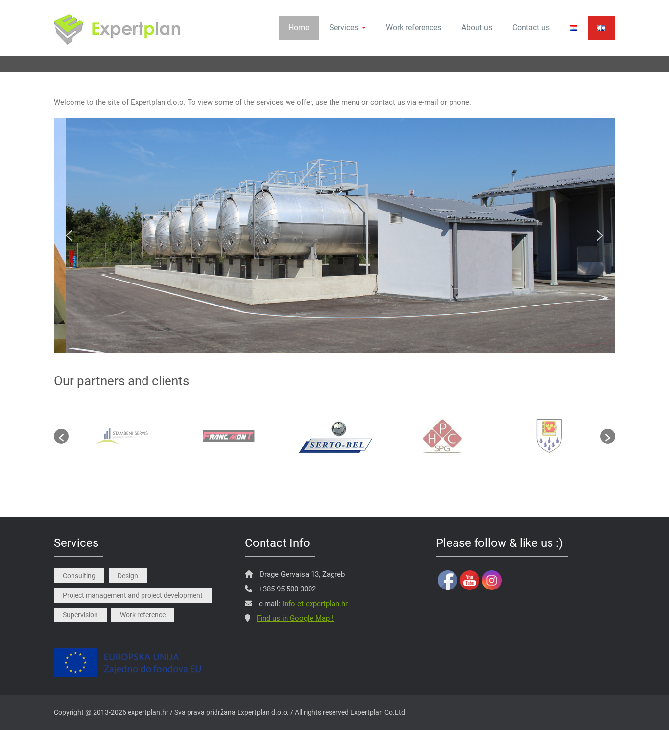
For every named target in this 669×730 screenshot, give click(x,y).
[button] (69, 235)
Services (343, 27)
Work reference (143, 615)
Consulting (79, 576)
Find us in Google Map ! (295, 618)
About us (476, 27)
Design (128, 576)
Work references (413, 27)
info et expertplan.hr (315, 603)
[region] (334, 235)
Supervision (80, 615)
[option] (122, 436)
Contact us (531, 27)
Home (298, 27)
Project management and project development (133, 595)
